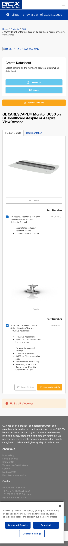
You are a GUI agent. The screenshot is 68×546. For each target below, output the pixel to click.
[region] (32, 522)
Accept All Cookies (18, 525)
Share (36, 90)
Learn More (56, 15)
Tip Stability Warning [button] (21, 403)
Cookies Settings (32, 533)
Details (36, 200)
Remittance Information (14, 475)
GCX (24, 29)
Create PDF (36, 82)
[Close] (59, 505)
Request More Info (36, 102)
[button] (63, 4)
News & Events (10, 458)
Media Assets (9, 471)
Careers (6, 468)
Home (5, 29)
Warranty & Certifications (15, 465)
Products (15, 29)
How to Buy (8, 455)
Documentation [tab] (34, 132)
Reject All (46, 525)
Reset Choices (27, 387)
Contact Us (8, 461)
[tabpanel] (34, 272)
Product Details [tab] (13, 132)
